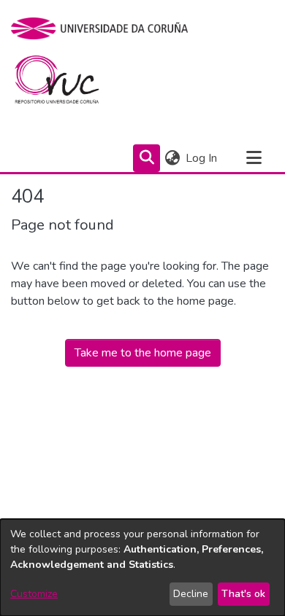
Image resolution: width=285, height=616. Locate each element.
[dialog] (142, 567)
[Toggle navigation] (253, 158)
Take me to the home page (143, 353)
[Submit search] (146, 158)
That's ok (243, 594)
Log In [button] (202, 158)
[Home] (65, 83)
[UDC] (104, 28)
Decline (190, 594)
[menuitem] (172, 158)
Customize (34, 594)
